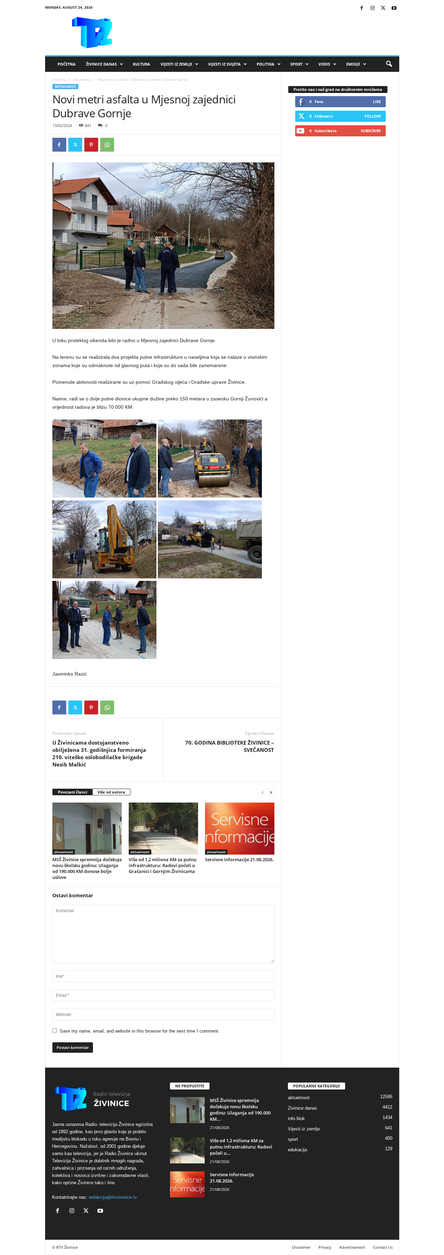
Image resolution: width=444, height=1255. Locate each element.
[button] (388, 64)
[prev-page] (262, 792)
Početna (67, 64)
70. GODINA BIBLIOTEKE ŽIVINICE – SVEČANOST (229, 746)
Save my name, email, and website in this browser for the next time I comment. (140, 1031)
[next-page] (270, 792)
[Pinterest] (91, 145)
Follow (373, 116)
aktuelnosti (81, 79)
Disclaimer (301, 1247)
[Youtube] (394, 8)
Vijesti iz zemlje (176, 64)
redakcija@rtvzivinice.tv (113, 1197)
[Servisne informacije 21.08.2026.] (239, 829)
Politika (265, 64)
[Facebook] (362, 8)
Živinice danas (101, 64)
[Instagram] (372, 8)
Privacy (324, 1247)
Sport (296, 64)
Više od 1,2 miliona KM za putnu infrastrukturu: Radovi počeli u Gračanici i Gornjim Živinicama (162, 865)
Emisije (353, 64)
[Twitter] (383, 8)
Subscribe (371, 130)
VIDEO (324, 64)
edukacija (297, 1149)
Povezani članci (72, 792)
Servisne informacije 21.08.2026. (239, 859)
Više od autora (111, 792)
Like (377, 101)
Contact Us (383, 1247)
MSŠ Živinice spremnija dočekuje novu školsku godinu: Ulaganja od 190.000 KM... (240, 1109)
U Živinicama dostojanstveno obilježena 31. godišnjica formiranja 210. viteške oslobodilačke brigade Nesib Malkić (99, 753)
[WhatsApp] (107, 145)
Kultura (141, 64)
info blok (296, 1118)
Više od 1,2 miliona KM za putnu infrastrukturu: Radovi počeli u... (241, 1146)
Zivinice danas (302, 1108)
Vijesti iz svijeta (224, 64)
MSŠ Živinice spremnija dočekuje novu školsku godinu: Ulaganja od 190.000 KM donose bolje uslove (87, 868)
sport (293, 1139)
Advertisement (352, 1247)
